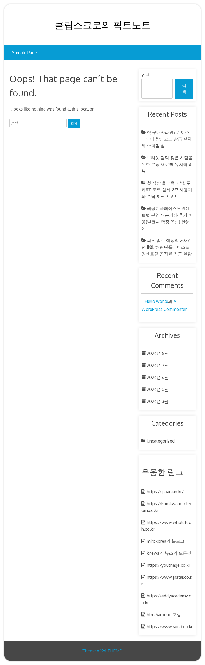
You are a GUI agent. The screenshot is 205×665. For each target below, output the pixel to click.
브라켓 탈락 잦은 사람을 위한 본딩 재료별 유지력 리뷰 (167, 164)
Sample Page (24, 52)
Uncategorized (161, 441)
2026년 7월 (158, 365)
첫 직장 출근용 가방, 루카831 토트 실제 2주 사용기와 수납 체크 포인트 (166, 189)
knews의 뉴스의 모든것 (169, 553)
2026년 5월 (158, 389)
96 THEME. (112, 651)
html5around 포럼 (164, 614)
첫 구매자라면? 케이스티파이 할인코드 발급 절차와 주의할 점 (166, 139)
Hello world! (156, 301)
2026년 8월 (158, 353)
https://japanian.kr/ (165, 491)
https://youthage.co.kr (168, 565)
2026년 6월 (158, 377)
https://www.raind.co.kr (169, 626)
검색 (145, 75)
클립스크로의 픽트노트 (103, 24)
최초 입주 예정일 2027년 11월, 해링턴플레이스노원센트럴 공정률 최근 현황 (166, 247)
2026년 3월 (157, 401)
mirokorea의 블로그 (165, 541)
